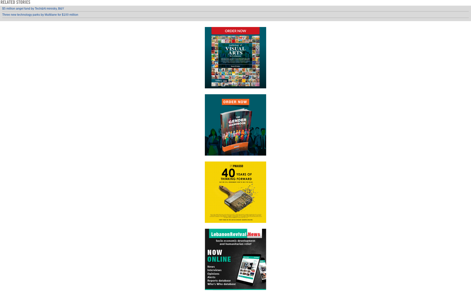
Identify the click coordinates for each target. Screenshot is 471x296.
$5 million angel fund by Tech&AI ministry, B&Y (33, 8)
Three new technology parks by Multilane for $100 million (40, 14)
